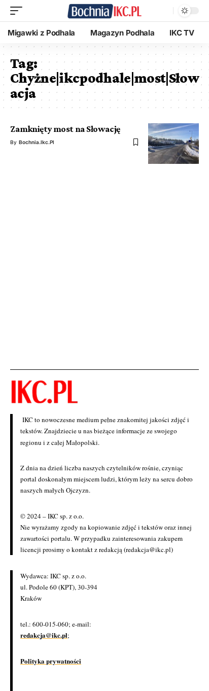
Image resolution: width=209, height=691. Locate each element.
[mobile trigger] (18, 11)
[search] (162, 11)
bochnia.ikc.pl (36, 142)
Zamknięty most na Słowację (65, 129)
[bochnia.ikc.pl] (105, 11)
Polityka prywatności (50, 661)
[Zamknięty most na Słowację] (173, 143)
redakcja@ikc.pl (43, 635)
